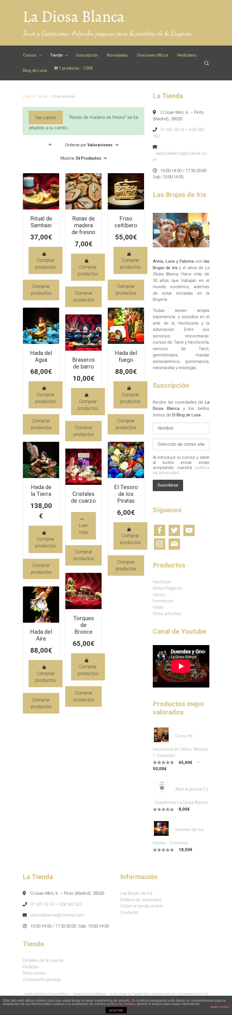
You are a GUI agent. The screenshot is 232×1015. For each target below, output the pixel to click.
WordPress (98, 994)
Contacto (129, 912)
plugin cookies (219, 1006)
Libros (159, 594)
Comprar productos (45, 264)
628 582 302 (70, 904)
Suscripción (87, 55)
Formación (163, 600)
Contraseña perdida (42, 979)
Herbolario (187, 55)
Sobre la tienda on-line (141, 906)
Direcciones (34, 973)
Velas (158, 607)
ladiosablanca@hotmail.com (57, 915)
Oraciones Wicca (152, 55)
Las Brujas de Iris (136, 893)
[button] (50, 145)
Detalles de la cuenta (43, 960)
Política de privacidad (140, 899)
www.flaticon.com (164, 994)
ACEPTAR (116, 1010)
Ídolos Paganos (167, 588)
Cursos (29, 55)
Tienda (56, 55)
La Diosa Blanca (73, 16)
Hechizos (162, 581)
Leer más (83, 529)
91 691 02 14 (172, 129)
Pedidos (30, 966)
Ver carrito (45, 117)
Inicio (27, 96)
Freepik (137, 994)
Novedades (117, 55)
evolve (28, 994)
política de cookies (121, 1004)
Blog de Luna (35, 70)
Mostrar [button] (81, 158)
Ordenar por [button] (89, 145)
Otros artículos (167, 613)
